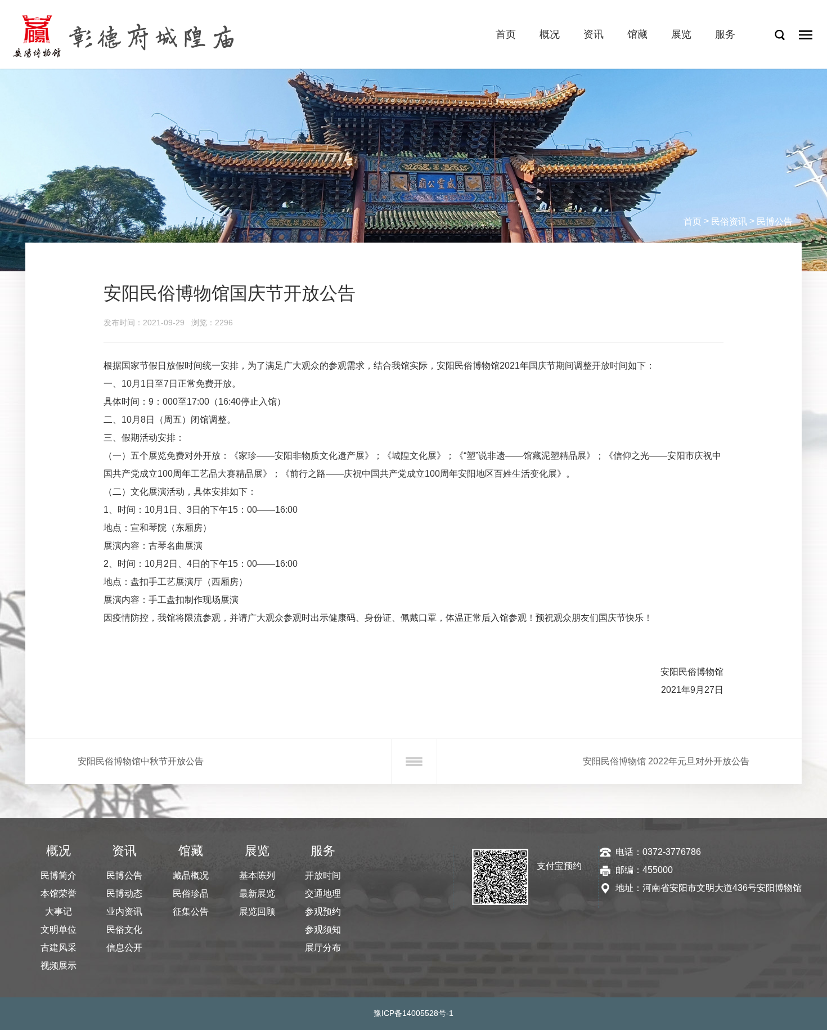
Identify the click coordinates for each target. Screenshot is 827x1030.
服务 (725, 34)
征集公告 (191, 911)
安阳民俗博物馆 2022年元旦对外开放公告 (666, 761)
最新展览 (257, 893)
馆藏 (637, 34)
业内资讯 (124, 911)
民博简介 (59, 875)
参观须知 (323, 929)
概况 (550, 34)
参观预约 (323, 911)
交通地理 (323, 893)
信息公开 (124, 947)
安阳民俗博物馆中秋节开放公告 (141, 761)
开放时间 (323, 875)
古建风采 (59, 947)
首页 (506, 34)
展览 (681, 34)
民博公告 (775, 221)
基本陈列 (257, 875)
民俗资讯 (729, 221)
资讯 (593, 34)
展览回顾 (257, 911)
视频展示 (59, 965)
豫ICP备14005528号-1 (413, 1013)
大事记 (58, 911)
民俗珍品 (191, 893)
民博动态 (124, 893)
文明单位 (59, 929)
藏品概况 (191, 875)
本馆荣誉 (59, 893)
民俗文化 (124, 929)
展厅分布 (323, 947)
